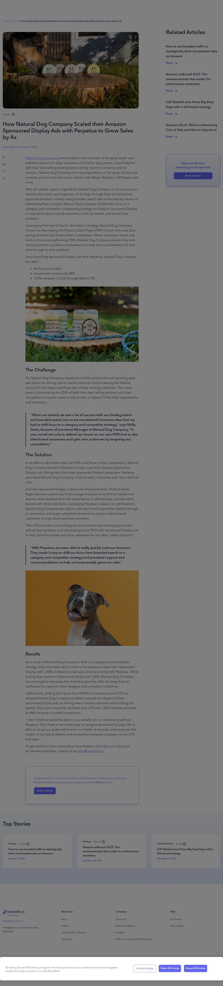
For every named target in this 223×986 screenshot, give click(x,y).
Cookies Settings (144, 968)
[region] (111, 968)
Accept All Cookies (195, 968)
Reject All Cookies (170, 968)
